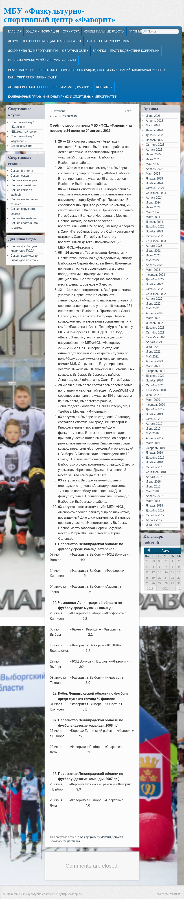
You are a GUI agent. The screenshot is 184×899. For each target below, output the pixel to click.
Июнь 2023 (153, 255)
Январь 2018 (154, 505)
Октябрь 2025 (155, 144)
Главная (15, 31)
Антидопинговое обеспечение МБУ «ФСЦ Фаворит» (50, 87)
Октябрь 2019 (155, 419)
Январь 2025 (154, 178)
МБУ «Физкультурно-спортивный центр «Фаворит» (60, 15)
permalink (73, 841)
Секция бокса (20, 175)
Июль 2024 (153, 202)
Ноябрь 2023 (154, 231)
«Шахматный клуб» (24, 131)
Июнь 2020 (153, 395)
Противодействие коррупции (134, 50)
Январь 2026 (154, 130)
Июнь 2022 (153, 303)
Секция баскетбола (24, 218)
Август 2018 (154, 477)
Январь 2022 (154, 323)
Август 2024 (154, 197)
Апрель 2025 (154, 169)
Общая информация (42, 31)
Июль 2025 (153, 154)
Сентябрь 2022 (156, 294)
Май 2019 (152, 433)
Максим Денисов (112, 837)
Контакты (104, 87)
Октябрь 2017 (155, 515)
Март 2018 (153, 501)
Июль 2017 (153, 524)
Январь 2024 (154, 221)
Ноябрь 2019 (154, 414)
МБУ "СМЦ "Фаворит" (169, 894)
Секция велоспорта (24, 180)
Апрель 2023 (154, 265)
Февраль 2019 (155, 448)
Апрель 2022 (154, 313)
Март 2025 (153, 173)
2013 (150, 588)
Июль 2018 (153, 481)
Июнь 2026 (153, 115)
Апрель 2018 (154, 496)
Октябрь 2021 (155, 332)
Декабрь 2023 (155, 226)
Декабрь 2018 (155, 457)
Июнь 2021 (153, 351)
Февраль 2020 (155, 404)
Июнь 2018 (153, 486)
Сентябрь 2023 (156, 241)
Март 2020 (153, 399)
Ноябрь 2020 (154, 380)
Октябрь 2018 (155, 467)
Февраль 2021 (155, 371)
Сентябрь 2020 (156, 390)
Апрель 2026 (154, 120)
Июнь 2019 (153, 428)
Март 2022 (153, 318)
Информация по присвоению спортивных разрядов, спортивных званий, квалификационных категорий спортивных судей (86, 73)
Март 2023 (153, 269)
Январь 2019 (154, 452)
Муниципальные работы (104, 31)
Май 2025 (152, 164)
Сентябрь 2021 (156, 337)
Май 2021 (152, 356)
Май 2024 (152, 212)
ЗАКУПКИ (99, 50)
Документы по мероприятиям (33, 50)
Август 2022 (154, 298)
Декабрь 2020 (155, 375)
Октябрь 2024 (155, 188)
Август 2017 (154, 520)
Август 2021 (154, 342)
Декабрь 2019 (155, 409)
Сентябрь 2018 (156, 472)
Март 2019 (153, 443)
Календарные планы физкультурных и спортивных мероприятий (62, 96)
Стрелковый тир (21, 145)
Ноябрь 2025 (154, 140)
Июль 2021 (153, 347)
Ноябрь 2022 (154, 284)
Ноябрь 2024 (154, 183)
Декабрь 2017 (155, 510)
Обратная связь (75, 50)
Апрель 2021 (154, 361)
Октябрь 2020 (155, 385)
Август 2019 (154, 423)
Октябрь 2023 (155, 236)
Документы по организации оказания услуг (45, 41)
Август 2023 (154, 245)
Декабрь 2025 (155, 135)
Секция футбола (22, 170)
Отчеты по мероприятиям (107, 41)
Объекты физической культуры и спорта (42, 60)
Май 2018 (152, 491)
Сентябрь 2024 (156, 193)
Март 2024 (153, 217)
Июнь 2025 (153, 159)
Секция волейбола (23, 185)
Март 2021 (153, 366)
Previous (57, 111)
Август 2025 (154, 149)
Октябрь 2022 (155, 289)
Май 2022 (152, 308)
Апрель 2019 (154, 438)
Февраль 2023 (155, 274)
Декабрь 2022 (155, 279)
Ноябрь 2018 (154, 462)
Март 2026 (153, 125)
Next (129, 111)
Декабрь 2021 (155, 327)
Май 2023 (152, 260)
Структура (71, 31)
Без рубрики (88, 837)
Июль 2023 (153, 250)
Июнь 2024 (153, 207)
